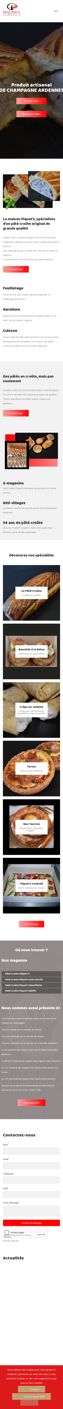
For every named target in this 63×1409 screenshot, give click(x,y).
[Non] (29, 1402)
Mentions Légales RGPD (34, 1397)
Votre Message (11, 1202)
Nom (5, 1144)
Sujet (5, 1188)
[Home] (12, 15)
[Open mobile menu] (57, 11)
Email (5, 1159)
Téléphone (8, 1173)
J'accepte (34, 1389)
